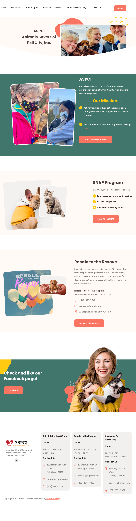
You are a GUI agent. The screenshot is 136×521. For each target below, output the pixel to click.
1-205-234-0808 (87, 300)
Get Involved (15, 8)
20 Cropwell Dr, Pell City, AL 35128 (95, 311)
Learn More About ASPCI (95, 139)
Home (3, 8)
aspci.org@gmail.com (90, 306)
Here (86, 128)
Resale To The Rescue (52, 8)
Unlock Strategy (53, 499)
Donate (120, 8)
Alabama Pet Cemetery (76, 8)
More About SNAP (105, 219)
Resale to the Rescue (89, 323)
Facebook (13, 390)
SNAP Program (32, 8)
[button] (98, 8)
